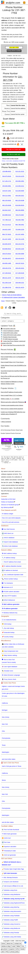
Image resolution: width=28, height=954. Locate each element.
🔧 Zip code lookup (8, 628)
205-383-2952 (19, 181)
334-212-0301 (6, 195)
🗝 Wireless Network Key (9, 613)
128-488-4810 (6, 171)
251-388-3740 (6, 287)
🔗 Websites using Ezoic (9, 890)
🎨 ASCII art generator (9, 855)
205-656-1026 (19, 249)
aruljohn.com (13, 2)
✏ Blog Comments (6, 421)
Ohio (3, 731)
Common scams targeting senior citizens (12, 405)
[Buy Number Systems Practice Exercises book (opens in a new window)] (20, 445)
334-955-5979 (6, 244)
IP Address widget (7, 513)
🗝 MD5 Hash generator (9, 834)
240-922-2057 (6, 229)
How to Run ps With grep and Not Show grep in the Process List (14, 377)
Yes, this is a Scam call (13, 149)
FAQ (7, 952)
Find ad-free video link (9, 328)
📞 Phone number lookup (10, 579)
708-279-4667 (19, 215)
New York (5, 724)
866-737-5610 (6, 234)
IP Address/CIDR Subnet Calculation (13, 297)
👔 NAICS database (8, 537)
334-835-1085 (6, 263)
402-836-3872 (6, 258)
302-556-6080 (19, 253)
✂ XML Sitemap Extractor (10, 877)
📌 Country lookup (7, 636)
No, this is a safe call (13, 154)
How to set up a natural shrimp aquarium (12, 408)
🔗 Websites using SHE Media (11, 937)
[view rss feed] (2, 307)
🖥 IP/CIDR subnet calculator (10, 591)
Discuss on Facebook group (10, 504)
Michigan (4, 710)
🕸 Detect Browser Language (11, 675)
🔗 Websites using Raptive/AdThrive (13, 903)
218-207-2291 (6, 190)
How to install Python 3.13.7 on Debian (11, 395)
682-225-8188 (19, 200)
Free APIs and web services (10, 522)
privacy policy (14, 952)
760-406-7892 (19, 220)
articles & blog (5, 946)
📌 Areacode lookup (8, 632)
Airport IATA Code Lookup (10, 332)
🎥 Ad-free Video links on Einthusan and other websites (13, 645)
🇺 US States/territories (9, 620)
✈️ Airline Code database (10, 546)
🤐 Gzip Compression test (10, 651)
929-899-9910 (6, 249)
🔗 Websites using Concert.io (11, 924)
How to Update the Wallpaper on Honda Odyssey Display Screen (12, 382)
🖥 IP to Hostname (7, 583)
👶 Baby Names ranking (9, 655)
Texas (4, 745)
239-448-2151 (19, 282)
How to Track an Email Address (12, 295)
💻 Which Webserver (8, 600)
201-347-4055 (6, 239)
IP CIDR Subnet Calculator (10, 339)
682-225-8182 (6, 200)
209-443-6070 (19, 258)
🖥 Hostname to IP (7, 587)
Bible (18, 946)
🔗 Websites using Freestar (10, 932)
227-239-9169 (19, 273)
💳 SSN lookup (6, 624)
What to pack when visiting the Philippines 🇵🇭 (13, 402)
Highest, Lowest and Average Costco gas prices (13, 688)
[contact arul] (14, 307)
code (13, 946)
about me (10, 943)
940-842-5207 (6, 210)
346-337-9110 (19, 263)
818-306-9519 (19, 205)
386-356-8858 (19, 210)
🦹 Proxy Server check (9, 679)
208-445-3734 (6, 268)
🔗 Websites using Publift (10, 920)
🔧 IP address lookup (8, 557)
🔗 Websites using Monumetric (11, 911)
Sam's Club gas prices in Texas (11, 766)
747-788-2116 (6, 220)
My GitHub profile (6, 507)
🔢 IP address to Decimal (10, 570)
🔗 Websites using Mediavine (11, 894)
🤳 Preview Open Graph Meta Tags (13, 869)
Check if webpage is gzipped (11, 330)
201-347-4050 (19, 234)
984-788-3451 (19, 224)
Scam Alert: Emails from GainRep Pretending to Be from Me (14, 372)
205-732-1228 (19, 239)
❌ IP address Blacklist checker (11, 566)
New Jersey (5, 717)
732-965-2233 (19, 229)
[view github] (10, 307)
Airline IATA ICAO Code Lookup (12, 335)
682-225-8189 (6, 205)
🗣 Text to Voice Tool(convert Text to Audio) (9, 661)
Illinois (4, 780)
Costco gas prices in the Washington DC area (13, 695)
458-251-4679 (19, 287)
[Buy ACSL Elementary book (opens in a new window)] (7, 445)
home (3, 943)
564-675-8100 (6, 176)
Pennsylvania (6, 738)
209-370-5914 (6, 253)
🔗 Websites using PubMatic (11, 915)
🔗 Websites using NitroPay (10, 907)
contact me (17, 943)
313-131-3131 (19, 171)
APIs (17, 949)
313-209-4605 (19, 190)
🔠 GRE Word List (7, 533)
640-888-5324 (6, 215)
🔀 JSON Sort (6, 838)
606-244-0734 (19, 244)
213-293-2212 (19, 186)
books (22, 949)
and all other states (8, 822)
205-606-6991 (6, 186)
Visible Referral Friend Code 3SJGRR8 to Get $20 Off (13, 366)
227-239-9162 (6, 273)
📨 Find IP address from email (11, 562)
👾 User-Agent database (9, 666)
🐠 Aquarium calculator (9, 846)
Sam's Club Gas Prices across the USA (14, 345)
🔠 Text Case (6, 842)
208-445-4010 (19, 268)
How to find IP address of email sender (11, 392)
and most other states (8, 759)
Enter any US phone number (14, 42)
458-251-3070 (19, 278)
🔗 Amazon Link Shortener (10, 882)
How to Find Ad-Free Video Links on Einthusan (14, 353)
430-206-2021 (19, 195)
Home (3, 301)
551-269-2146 (6, 282)
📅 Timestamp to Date (9, 851)
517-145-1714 (6, 181)
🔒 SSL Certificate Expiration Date (12, 574)
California (5, 703)
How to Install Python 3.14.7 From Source (12, 362)
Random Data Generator (10, 337)
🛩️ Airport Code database (10, 542)
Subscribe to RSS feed (8, 499)
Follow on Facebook (7, 502)
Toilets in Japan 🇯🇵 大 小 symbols (10, 398)
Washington (5, 752)
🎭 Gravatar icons (7, 671)
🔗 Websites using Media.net (11, 928)
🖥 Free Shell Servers (8, 529)
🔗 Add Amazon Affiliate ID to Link (12, 886)
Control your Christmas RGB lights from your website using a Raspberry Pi (13, 413)
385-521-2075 (6, 278)
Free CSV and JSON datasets (11, 518)
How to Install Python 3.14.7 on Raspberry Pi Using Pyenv (13, 357)
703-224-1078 (19, 176)
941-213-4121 (6, 224)
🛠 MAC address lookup (9, 553)
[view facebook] (6, 307)
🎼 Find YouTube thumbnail (10, 829)
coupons (11, 949)
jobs (2, 952)
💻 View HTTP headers (9, 596)
